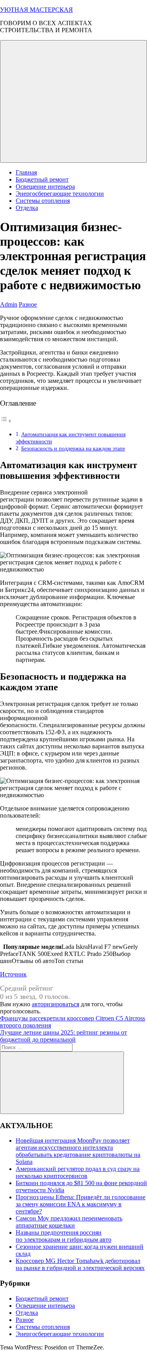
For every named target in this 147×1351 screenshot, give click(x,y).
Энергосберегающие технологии (60, 193)
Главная (26, 172)
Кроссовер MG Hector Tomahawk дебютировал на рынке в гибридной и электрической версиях (80, 1264)
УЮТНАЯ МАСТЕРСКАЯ (36, 9)
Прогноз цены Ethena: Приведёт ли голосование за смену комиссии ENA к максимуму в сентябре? (80, 1204)
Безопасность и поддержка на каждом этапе (73, 448)
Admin (8, 304)
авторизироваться (55, 1004)
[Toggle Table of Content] (6, 420)
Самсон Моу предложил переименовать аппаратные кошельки (69, 1222)
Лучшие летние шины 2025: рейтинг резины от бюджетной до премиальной (63, 1036)
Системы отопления (43, 200)
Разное (28, 304)
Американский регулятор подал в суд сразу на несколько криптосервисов (78, 1172)
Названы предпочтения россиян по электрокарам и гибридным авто (63, 1236)
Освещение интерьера (45, 186)
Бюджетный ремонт (42, 179)
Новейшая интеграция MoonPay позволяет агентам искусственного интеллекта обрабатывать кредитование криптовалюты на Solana (78, 1151)
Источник (13, 974)
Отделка (27, 207)
